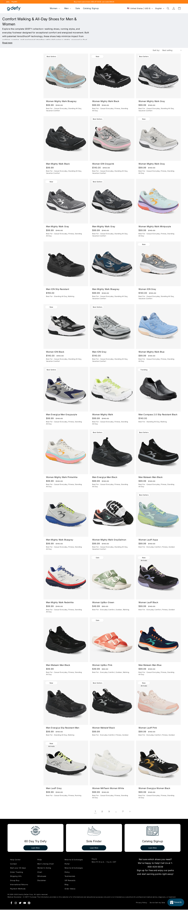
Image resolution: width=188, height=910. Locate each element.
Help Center (15, 860)
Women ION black (55, 352)
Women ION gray (147, 289)
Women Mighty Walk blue (151, 352)
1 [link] (95, 811)
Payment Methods (18, 889)
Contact (13, 864)
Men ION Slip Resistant (57, 289)
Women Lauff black (148, 602)
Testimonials (70, 876)
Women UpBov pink (102, 665)
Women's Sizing (44, 868)
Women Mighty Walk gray (152, 101)
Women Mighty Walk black (105, 101)
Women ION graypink (103, 164)
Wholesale (41, 876)
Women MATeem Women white (108, 788)
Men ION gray (99, 352)
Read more (7, 43)
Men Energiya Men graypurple (61, 414)
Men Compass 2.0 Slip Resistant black (158, 414)
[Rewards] (175, 902)
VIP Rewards (70, 880)
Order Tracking (16, 872)
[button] (54, 8)
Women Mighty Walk (102, 414)
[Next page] (130, 811)
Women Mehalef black (103, 727)
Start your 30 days (18, 868)
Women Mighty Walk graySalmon (109, 540)
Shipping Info (16, 876)
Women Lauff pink (148, 727)
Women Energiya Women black (154, 788)
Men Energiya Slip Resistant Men (62, 727)
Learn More (35, 848)
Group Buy (14, 880)
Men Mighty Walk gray (57, 226)
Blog (66, 884)
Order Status (70, 889)
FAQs (39, 860)
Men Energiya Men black (104, 477)
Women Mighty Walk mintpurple (155, 226)
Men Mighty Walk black (58, 164)
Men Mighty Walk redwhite (60, 602)
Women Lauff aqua (148, 540)
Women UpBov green (103, 602)
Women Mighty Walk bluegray (61, 101)
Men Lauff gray (54, 788)
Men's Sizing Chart (45, 864)
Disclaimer (41, 880)
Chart (39, 872)
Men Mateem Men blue (150, 665)
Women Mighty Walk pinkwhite (61, 477)
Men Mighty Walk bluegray (105, 289)
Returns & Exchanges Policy (74, 870)
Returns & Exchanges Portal (74, 862)
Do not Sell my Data (157, 902)
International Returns (19, 884)
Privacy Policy (141, 902)
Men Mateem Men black (151, 477)
